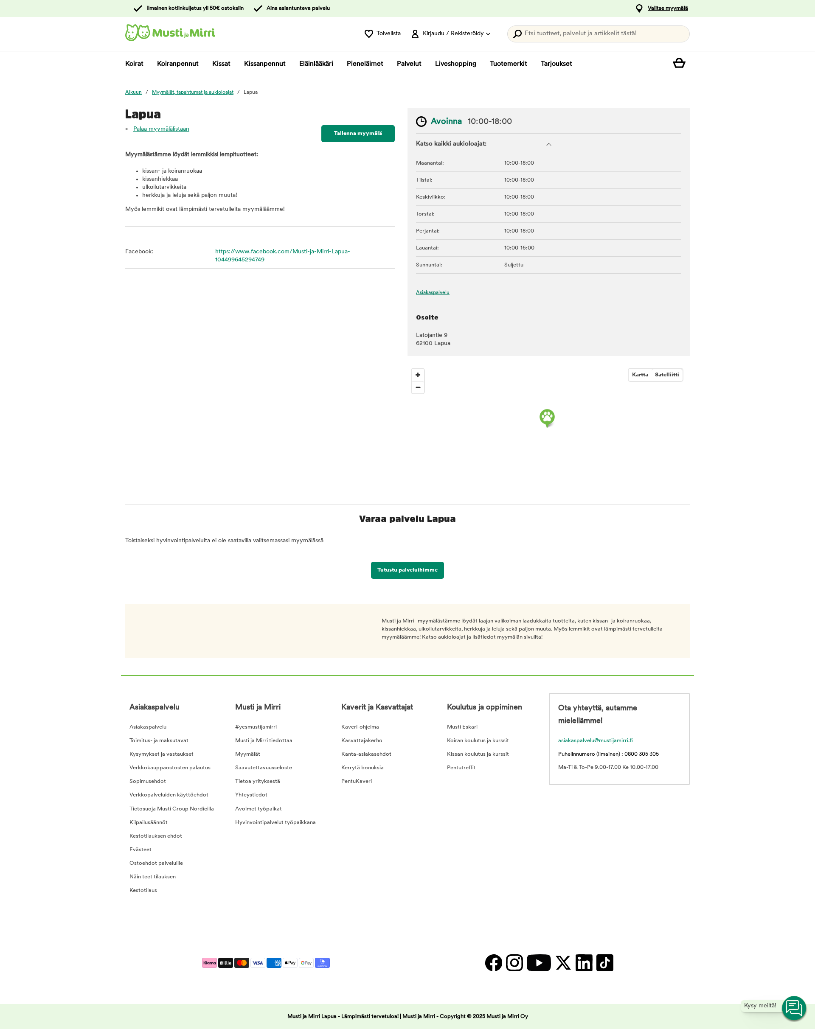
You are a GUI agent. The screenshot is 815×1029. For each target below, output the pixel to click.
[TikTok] (603, 962)
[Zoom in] (418, 375)
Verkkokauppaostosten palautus (170, 768)
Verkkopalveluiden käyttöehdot (168, 795)
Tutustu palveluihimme (407, 570)
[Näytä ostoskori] (681, 64)
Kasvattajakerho (361, 740)
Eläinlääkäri (316, 64)
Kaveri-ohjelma (360, 727)
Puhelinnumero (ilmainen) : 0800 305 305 (608, 754)
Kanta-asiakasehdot (366, 754)
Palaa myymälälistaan (161, 129)
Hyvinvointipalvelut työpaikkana (275, 822)
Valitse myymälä (668, 8)
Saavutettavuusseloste (263, 768)
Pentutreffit (461, 768)
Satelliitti (667, 375)
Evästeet (140, 849)
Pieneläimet (365, 64)
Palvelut (409, 64)
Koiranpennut (178, 64)
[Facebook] (493, 962)
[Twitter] (563, 962)
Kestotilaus (143, 890)
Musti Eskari (462, 727)
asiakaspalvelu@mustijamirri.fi (595, 740)
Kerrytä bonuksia (362, 768)
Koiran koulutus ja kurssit (478, 740)
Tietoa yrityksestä (257, 781)
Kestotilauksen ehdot (155, 836)
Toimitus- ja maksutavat (158, 740)
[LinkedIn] (583, 962)
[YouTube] (539, 962)
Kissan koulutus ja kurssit (478, 754)
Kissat (221, 64)
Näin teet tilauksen (152, 877)
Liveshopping (455, 64)
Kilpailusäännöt (148, 822)
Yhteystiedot (251, 795)
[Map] (547, 428)
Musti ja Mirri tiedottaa (263, 740)
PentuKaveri (356, 781)
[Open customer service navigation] (794, 1008)
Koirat (134, 64)
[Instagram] (514, 962)
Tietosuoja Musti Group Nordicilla (171, 809)
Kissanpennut (265, 64)
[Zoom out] (418, 387)
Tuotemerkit (508, 64)
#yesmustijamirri (256, 727)
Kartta (640, 375)
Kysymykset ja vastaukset (161, 754)
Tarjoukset (556, 64)
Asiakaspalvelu (433, 292)
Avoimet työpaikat (258, 809)
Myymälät (247, 754)
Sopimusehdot (147, 781)
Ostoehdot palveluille (156, 863)
